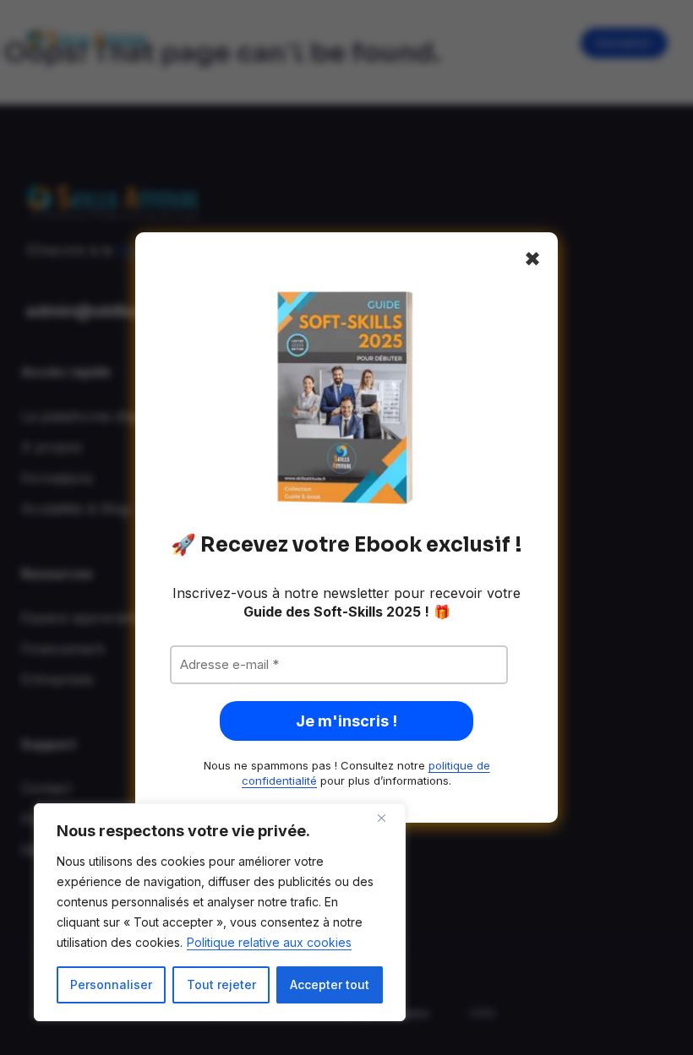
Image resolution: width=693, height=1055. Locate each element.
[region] (220, 912)
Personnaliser (111, 984)
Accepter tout (329, 984)
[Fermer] (388, 818)
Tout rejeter (221, 984)
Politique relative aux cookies (269, 942)
